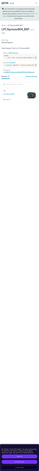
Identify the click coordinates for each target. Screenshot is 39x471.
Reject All (19, 456)
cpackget (13, 62)
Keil (12, 3)
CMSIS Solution (13, 53)
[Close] (36, 446)
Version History (31, 76)
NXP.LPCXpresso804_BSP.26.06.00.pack (19, 72)
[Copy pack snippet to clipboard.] (36, 57)
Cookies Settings (19, 467)
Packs (4, 25)
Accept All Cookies (19, 462)
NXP (3, 33)
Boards (5, 76)
